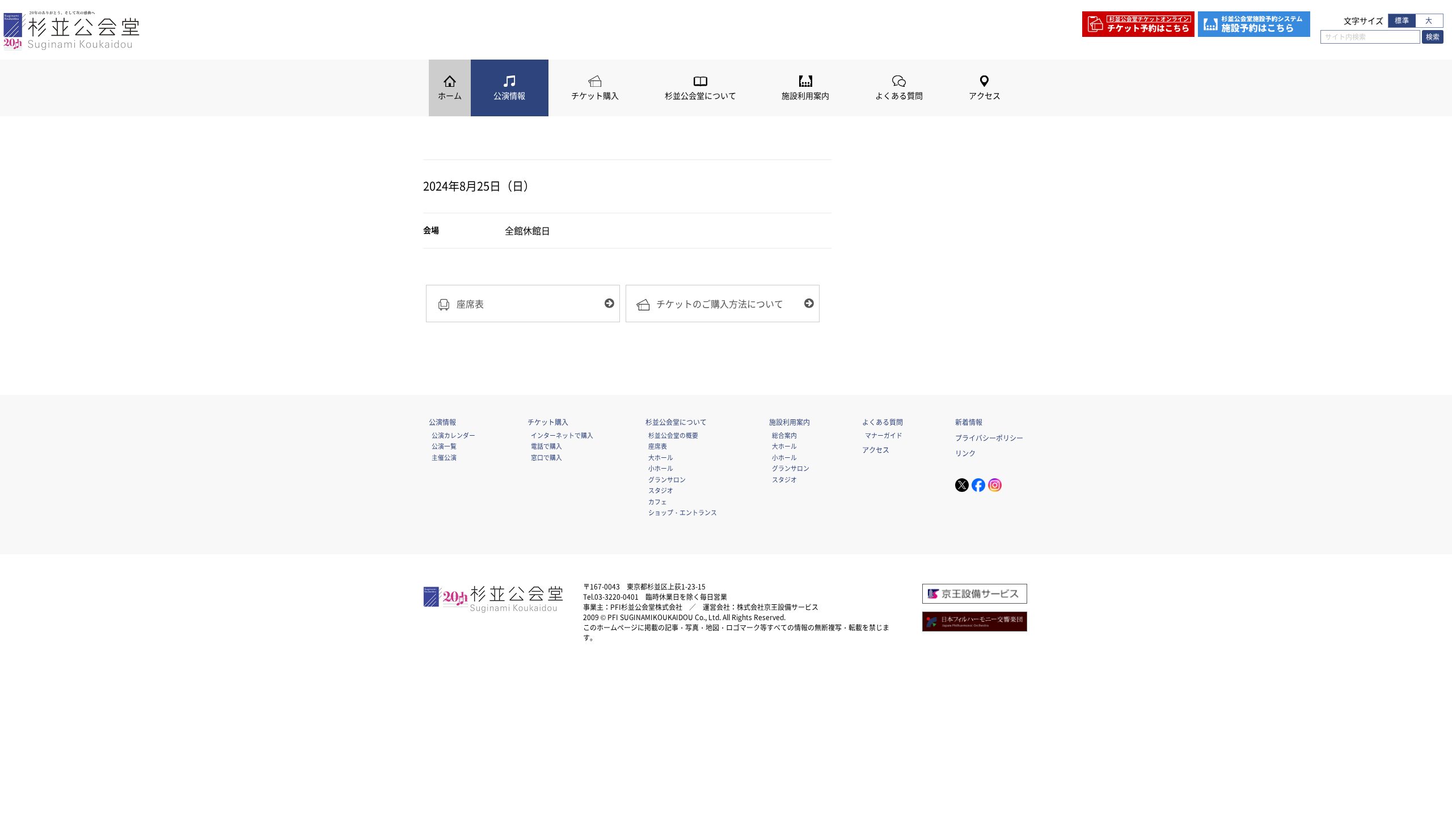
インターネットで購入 (562, 435)
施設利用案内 (805, 96)
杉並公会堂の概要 (673, 435)
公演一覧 (444, 445)
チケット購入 (595, 96)
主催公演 (444, 457)
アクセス (985, 96)
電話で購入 (546, 445)
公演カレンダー (453, 435)
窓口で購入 (546, 457)
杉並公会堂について (700, 96)
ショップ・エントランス (682, 512)
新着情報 (968, 422)
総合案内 (784, 435)
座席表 (657, 445)
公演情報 (509, 96)
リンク (965, 453)
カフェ (657, 501)
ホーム (450, 96)
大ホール (660, 457)
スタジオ (660, 490)
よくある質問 (899, 96)
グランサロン (667, 479)
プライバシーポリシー (989, 438)
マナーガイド (883, 435)
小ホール (660, 468)
